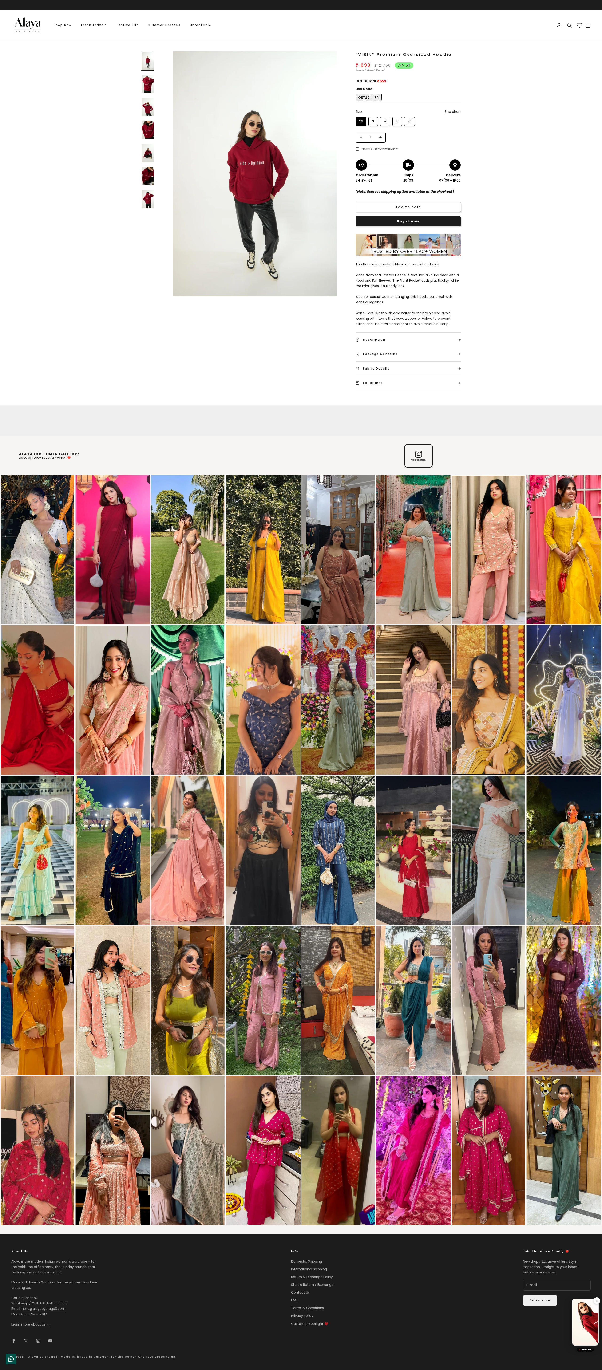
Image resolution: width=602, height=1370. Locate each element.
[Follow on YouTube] (50, 1341)
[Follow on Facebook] (13, 1341)
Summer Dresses (164, 25)
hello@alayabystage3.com (43, 1308)
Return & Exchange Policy (312, 1277)
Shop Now (63, 25)
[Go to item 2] (147, 84)
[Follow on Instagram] (38, 1341)
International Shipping (309, 1269)
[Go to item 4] (147, 130)
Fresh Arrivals (94, 25)
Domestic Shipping (306, 1261)
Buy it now (408, 221)
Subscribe (540, 1300)
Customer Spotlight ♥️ (309, 1323)
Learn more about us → (30, 1324)
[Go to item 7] (147, 199)
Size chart (453, 111)
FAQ (294, 1300)
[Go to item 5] (147, 153)
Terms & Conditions (307, 1308)
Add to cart (408, 207)
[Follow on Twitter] (26, 1341)
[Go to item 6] (147, 176)
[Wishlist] (579, 25)
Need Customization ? (380, 149)
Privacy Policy (302, 1315)
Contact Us (300, 1292)
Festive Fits (128, 25)
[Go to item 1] (147, 61)
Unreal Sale (201, 25)
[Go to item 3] (147, 107)
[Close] (597, 1300)
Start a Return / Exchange (312, 1284)
